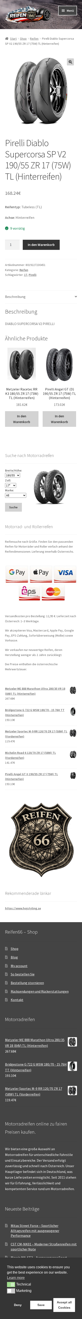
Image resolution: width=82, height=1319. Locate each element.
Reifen (34, 39)
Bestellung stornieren (27, 983)
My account (19, 966)
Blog (14, 957)
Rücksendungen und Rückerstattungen (40, 991)
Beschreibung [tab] (15, 296)
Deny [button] (18, 1305)
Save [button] (41, 1305)
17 (25, 275)
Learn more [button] (16, 1278)
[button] (70, 61)
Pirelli (33, 275)
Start (13, 39)
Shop (23, 39)
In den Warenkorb (41, 244)
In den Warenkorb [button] (21, 419)
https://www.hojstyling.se (23, 908)
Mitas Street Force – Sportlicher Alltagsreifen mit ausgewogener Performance (35, 1230)
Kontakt (17, 1000)
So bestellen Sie (23, 974)
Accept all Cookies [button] (64, 1304)
